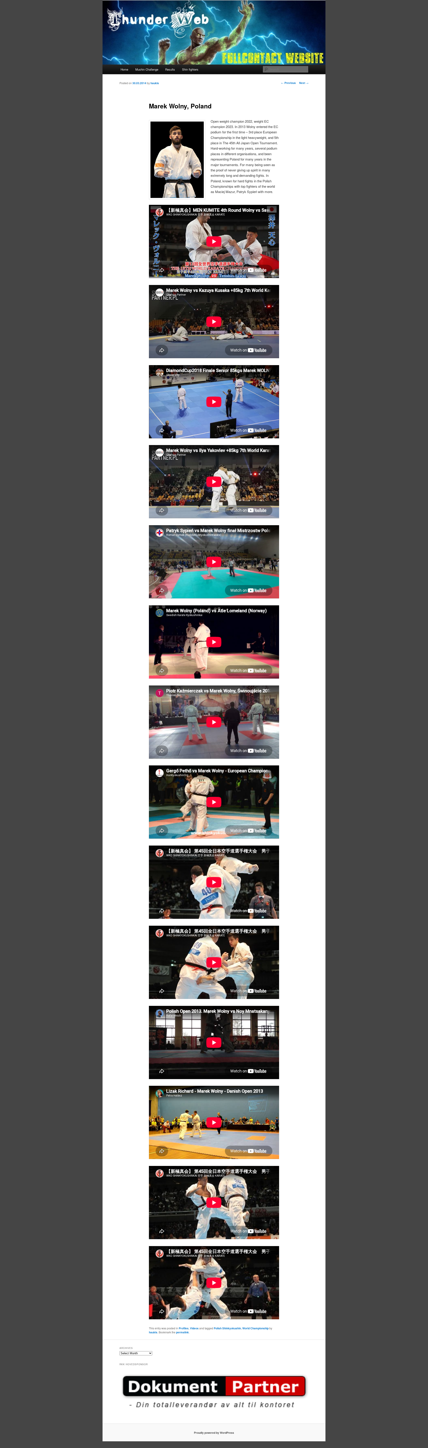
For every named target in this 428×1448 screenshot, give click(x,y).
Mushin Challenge (146, 69)
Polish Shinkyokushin (227, 1328)
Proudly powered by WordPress (214, 1433)
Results (170, 69)
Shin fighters (190, 69)
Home (124, 69)
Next (304, 83)
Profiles (184, 1328)
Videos (194, 1328)
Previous (288, 83)
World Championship (255, 1328)
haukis (154, 83)
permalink (182, 1332)
